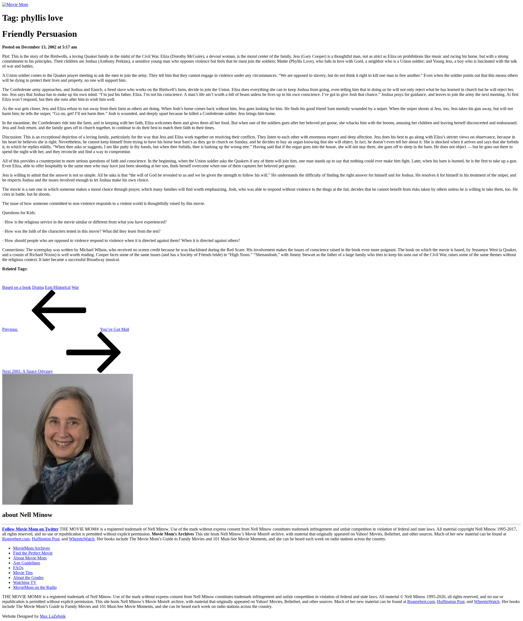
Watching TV (25, 582)
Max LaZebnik (53, 616)
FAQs (18, 567)
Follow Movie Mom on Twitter (30, 529)
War (75, 287)
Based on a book (16, 287)
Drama (38, 287)
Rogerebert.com (16, 539)
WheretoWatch (82, 539)
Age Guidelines (26, 563)
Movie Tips (23, 572)
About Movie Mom (30, 558)
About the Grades (28, 577)
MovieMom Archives (31, 548)
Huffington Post (45, 539)
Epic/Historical (58, 287)
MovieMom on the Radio (35, 587)
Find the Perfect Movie (33, 553)
